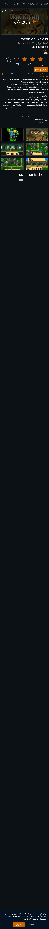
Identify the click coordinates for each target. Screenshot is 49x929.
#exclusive (43, 77)
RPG (13, 74)
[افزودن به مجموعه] (17, 64)
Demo (6, 74)
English (40, 123)
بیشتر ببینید (24, 116)
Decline (31, 925)
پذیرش (18, 925)
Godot (20, 74)
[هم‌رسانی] (29, 64)
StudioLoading (39, 46)
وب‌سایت (43, 74)
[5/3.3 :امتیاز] (24, 59)
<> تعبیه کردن (7, 11)
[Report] (6, 64)
